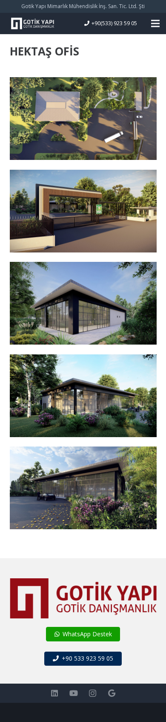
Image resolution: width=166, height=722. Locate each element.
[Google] (111, 693)
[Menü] (155, 23)
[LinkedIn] (54, 693)
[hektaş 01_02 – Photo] (83, 395)
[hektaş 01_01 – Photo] (83, 488)
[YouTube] (73, 693)
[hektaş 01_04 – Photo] (83, 211)
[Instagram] (92, 693)
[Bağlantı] (32, 23)
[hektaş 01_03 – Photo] (83, 303)
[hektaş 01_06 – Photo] (83, 118)
